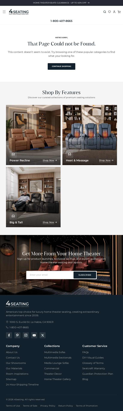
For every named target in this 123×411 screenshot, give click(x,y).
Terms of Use (13, 405)
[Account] (114, 11)
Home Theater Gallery (57, 379)
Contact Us (13, 357)
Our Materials (14, 368)
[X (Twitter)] (43, 335)
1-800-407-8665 (61, 21)
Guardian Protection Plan (97, 373)
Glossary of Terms (93, 363)
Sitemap (11, 379)
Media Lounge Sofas (56, 363)
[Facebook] (9, 335)
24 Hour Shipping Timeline (22, 384)
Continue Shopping (61, 66)
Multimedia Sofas (54, 352)
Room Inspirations (17, 373)
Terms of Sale (30, 405)
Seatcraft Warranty (93, 368)
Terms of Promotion (87, 405)
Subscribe (84, 275)
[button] (4, 12)
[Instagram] (26, 335)
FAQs (85, 352)
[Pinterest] (17, 335)
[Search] (104, 11)
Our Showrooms (16, 363)
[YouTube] (34, 335)
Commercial (51, 368)
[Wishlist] (109, 11)
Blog (85, 379)
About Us (11, 352)
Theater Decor (53, 373)
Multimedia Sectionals (57, 357)
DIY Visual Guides (93, 357)
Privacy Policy (48, 405)
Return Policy (65, 405)
